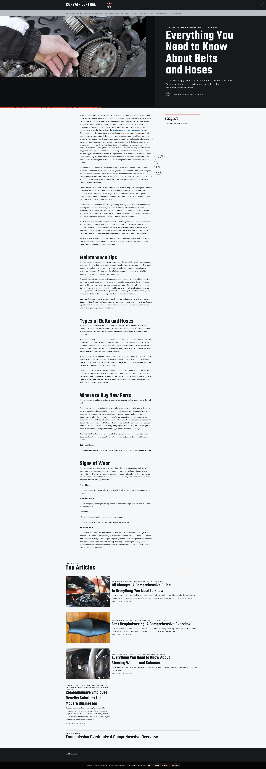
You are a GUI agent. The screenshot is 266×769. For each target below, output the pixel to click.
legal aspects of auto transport (126, 130)
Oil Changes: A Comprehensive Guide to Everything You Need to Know (141, 588)
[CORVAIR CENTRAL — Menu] (261, 4)
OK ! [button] (149, 765)
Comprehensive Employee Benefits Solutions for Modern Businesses (86, 698)
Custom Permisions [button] (161, 765)
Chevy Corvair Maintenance (93, 13)
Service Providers (176, 13)
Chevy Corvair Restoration (114, 13)
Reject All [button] (175, 765)
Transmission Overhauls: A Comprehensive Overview (112, 737)
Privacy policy (71, 753)
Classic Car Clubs (131, 13)
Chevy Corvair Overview (74, 13)
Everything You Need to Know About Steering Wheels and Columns (141, 660)
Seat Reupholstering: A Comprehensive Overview (151, 624)
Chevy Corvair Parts (147, 13)
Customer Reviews (161, 13)
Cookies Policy (141, 765)
